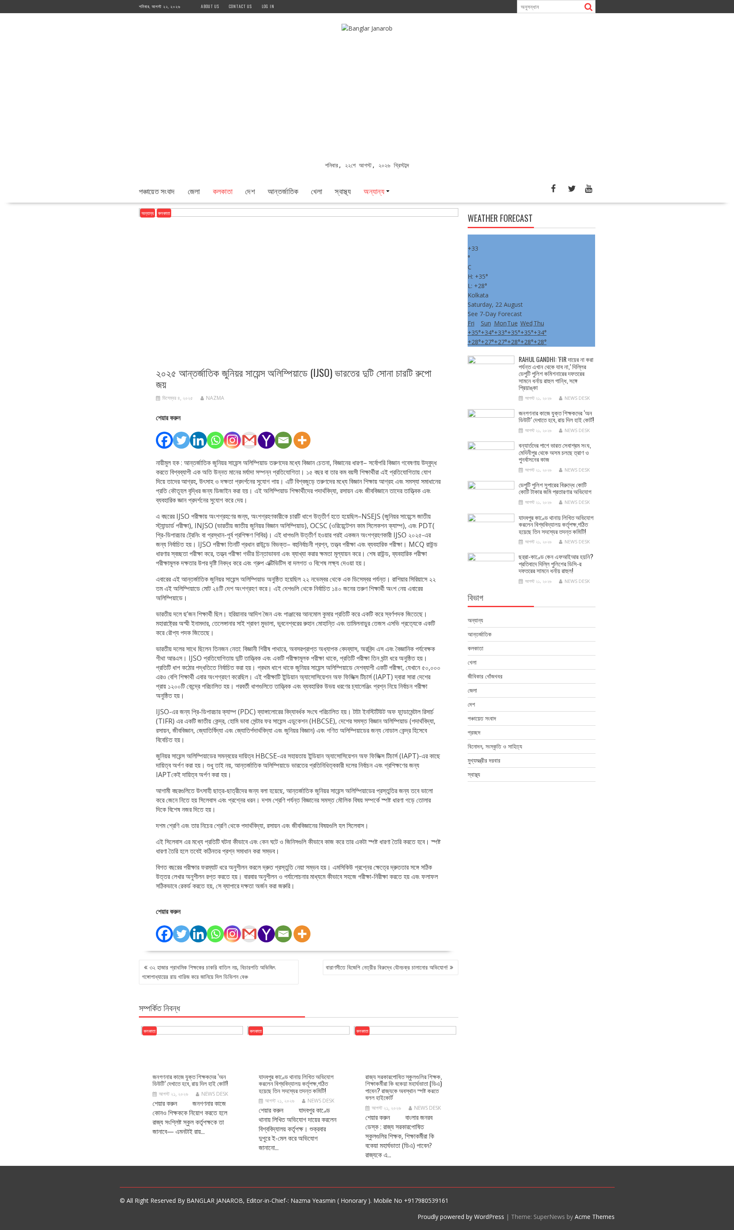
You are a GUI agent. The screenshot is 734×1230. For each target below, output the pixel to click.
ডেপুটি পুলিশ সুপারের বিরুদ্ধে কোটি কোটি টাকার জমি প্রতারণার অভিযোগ (555, 488)
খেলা (316, 190)
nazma (215, 398)
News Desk (214, 1093)
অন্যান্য (374, 190)
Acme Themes (595, 1217)
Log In (268, 6)
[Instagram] (232, 435)
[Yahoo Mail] (266, 435)
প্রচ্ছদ (474, 732)
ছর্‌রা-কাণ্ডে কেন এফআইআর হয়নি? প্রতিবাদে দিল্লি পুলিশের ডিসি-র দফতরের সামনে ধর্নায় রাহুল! (556, 563)
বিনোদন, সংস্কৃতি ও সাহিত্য (495, 746)
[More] (302, 435)
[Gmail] (249, 435)
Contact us (240, 6)
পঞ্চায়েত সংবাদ (157, 190)
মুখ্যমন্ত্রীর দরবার (484, 760)
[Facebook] (164, 435)
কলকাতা (223, 190)
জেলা (194, 190)
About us (210, 6)
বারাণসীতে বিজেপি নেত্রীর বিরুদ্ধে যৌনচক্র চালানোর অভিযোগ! (387, 967)
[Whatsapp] (215, 435)
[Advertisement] (367, 96)
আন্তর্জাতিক (283, 190)
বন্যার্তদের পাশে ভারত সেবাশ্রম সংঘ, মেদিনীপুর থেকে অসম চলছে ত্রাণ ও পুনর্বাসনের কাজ (555, 452)
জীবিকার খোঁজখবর (485, 676)
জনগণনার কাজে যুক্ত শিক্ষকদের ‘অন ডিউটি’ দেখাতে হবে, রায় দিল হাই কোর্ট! (190, 1080)
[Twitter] (181, 435)
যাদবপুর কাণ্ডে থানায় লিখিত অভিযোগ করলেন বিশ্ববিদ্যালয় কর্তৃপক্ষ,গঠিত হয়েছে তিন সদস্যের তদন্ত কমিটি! (296, 1083)
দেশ (250, 190)
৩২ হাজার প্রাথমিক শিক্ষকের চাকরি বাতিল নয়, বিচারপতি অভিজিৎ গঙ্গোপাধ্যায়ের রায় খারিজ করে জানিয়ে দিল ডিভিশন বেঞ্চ (208, 972)
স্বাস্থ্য (343, 190)
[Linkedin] (198, 435)
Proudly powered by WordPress (461, 1217)
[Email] (283, 435)
